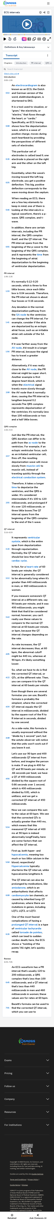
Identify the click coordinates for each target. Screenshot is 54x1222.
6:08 (7, 895)
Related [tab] (12, 1218)
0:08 (7, 126)
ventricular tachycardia (28, 928)
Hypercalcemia (20, 866)
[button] (27, 24)
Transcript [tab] (11, 55)
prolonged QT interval (25, 924)
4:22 (7, 677)
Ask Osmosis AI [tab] (37, 1218)
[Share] (44, 12)
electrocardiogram (26, 85)
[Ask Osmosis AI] (24, 39)
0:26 (7, 159)
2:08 (7, 392)
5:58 (7, 862)
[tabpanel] (27, 538)
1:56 (7, 351)
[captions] (39, 39)
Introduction (21, 63)
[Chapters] (29, 39)
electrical (28, 384)
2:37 (7, 456)
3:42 (7, 617)
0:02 (7, 93)
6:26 (7, 934)
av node (33, 442)
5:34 (7, 827)
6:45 (7, 982)
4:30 (7, 706)
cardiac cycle (19, 560)
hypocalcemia (20, 854)
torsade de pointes (31, 932)
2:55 (7, 502)
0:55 (7, 247)
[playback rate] (44, 39)
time (39, 254)
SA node (21, 314)
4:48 (7, 738)
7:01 (7, 1008)
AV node (17, 347)
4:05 (7, 654)
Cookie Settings (37, 1174)
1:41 (7, 322)
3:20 (7, 549)
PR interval (36, 63)
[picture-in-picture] (34, 39)
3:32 (7, 578)
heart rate (32, 566)
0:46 (7, 210)
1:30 (7, 291)
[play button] (4, 39)
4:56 (7, 778)
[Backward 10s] (9, 39)
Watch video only (11, 74)
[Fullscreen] (49, 39)
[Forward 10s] (14, 39)
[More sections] (48, 55)
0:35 (7, 182)
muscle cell (33, 465)
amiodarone (19, 887)
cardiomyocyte (20, 895)
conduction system (34, 477)
